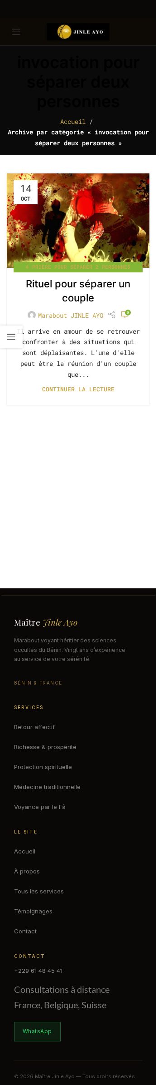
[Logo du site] (78, 31)
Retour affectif (34, 726)
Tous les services (39, 891)
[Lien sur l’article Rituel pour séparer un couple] (78, 220)
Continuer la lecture (78, 389)
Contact (25, 931)
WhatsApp (37, 1031)
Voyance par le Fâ (40, 806)
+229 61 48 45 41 (38, 970)
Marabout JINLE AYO (70, 315)
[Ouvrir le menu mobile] (16, 32)
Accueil (73, 121)
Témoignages (33, 911)
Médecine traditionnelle (47, 786)
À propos (27, 871)
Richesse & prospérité (45, 746)
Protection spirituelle (43, 766)
